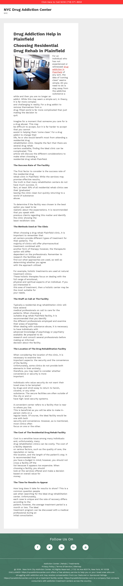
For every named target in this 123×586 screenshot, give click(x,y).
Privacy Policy (48, 566)
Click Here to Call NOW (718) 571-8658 (61, 2)
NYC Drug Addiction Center (28, 9)
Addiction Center (51, 563)
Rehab (64, 563)
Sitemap (77, 566)
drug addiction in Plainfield (60, 69)
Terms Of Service (64, 566)
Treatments (73, 563)
